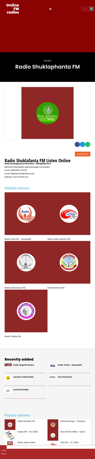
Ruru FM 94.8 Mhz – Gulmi (73, 432)
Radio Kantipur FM (26, 421)
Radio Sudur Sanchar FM (59, 239)
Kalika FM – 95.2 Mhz (28, 432)
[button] (50, 9)
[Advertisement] (47, 32)
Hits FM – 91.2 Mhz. (70, 442)
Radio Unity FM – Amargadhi (18, 239)
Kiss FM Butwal (65, 377)
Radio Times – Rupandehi (70, 365)
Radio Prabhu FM (13, 336)
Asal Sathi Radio (21, 389)
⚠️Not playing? (83, 154)
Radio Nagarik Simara (23, 365)
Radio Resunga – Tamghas (73, 421)
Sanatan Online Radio (23, 377)
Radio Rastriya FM (56, 288)
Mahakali (47, 60)
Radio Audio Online (26, 442)
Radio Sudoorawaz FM (15, 288)
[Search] (91, 9)
